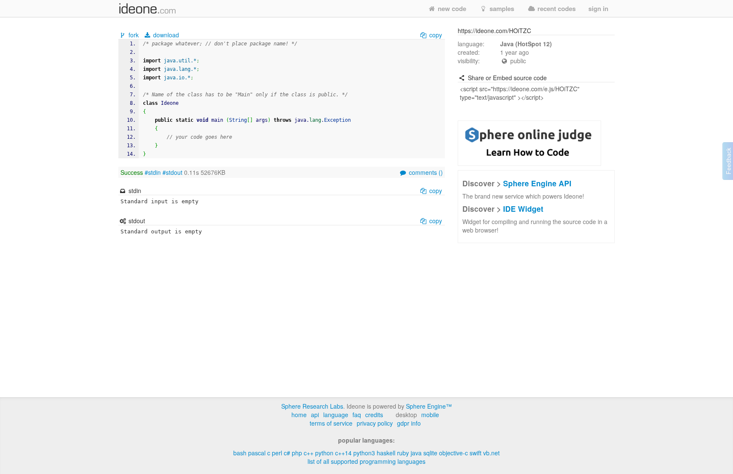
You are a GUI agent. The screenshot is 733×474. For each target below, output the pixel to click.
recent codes (556, 8)
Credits (374, 414)
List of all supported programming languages (366, 461)
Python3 (364, 453)
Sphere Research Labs (312, 406)
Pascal (257, 453)
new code (451, 8)
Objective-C (453, 453)
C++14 (343, 453)
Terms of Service (331, 423)
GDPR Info (409, 423)
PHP (297, 453)
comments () (425, 172)
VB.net (491, 453)
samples (501, 8)
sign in (598, 8)
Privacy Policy (375, 423)
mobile (430, 414)
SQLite (430, 453)
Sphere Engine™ (429, 406)
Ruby (403, 453)
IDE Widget (523, 208)
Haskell (386, 453)
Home (299, 414)
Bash (239, 453)
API (315, 414)
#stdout (172, 172)
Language (335, 414)
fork (133, 35)
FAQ (357, 414)
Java (416, 453)
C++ (308, 453)
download (165, 35)
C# (287, 453)
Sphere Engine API (537, 183)
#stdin (153, 172)
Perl (277, 453)
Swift (475, 453)
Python (324, 453)
